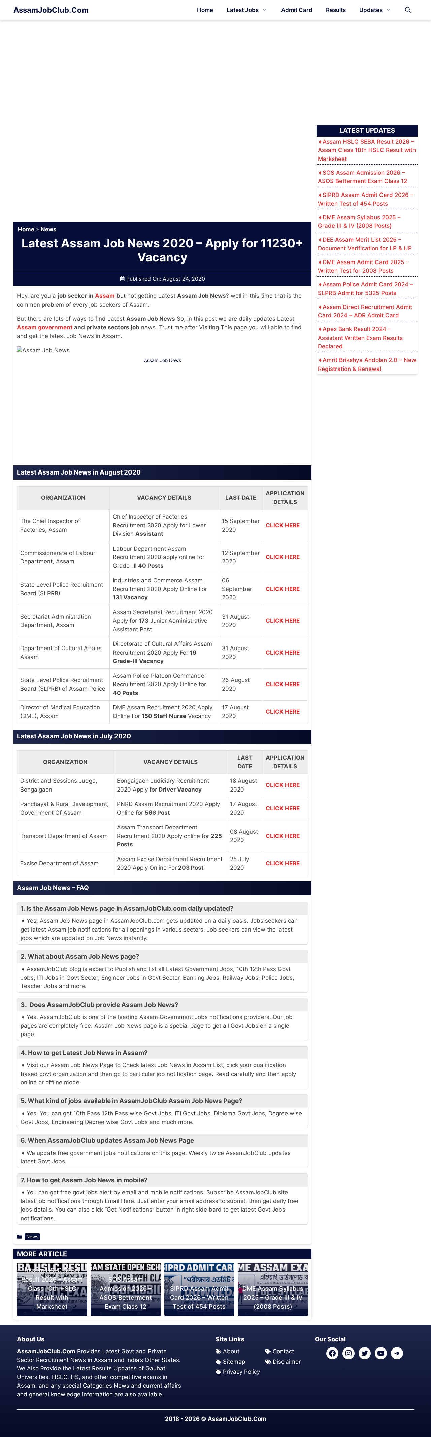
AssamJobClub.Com (51, 10)
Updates (371, 10)
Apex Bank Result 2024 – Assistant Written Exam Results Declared (360, 338)
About (231, 1351)
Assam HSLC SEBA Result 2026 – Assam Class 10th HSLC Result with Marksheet (52, 1288)
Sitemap (234, 1361)
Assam (105, 295)
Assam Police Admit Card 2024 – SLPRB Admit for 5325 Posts (365, 288)
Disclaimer (287, 1361)
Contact (283, 1351)
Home (205, 10)
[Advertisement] (215, 70)
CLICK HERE (283, 525)
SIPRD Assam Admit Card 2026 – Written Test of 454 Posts (199, 1297)
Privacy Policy (241, 1371)
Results (336, 10)
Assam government (45, 327)
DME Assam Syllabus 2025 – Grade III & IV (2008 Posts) (272, 1297)
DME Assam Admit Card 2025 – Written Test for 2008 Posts (363, 266)
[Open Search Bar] (408, 10)
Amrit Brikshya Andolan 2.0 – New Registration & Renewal (367, 364)
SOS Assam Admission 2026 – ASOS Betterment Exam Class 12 (362, 177)
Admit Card (296, 10)
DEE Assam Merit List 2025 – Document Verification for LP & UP (365, 244)
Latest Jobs (243, 10)
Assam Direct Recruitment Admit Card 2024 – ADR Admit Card (365, 311)
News (49, 229)
